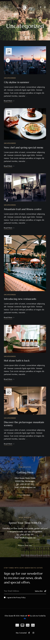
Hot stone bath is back (17, 360)
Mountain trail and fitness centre (23, 209)
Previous (8, 60)
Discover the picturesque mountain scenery (24, 424)
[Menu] (6, 7)
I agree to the (16, 597)
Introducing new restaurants (20, 298)
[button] (25, 495)
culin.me (35, 616)
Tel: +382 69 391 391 (25, 484)
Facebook (40, 7)
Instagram (44, 7)
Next (42, 60)
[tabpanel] (25, 60)
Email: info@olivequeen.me (25, 487)
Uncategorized (10, 78)
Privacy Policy (20, 597)
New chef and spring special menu (23, 147)
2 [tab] (26, 71)
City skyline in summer (16, 82)
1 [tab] (24, 71)
